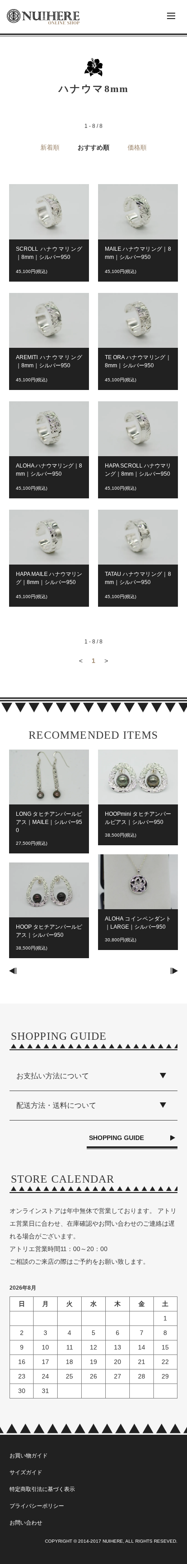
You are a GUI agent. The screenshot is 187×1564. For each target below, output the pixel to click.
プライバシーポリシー (37, 1506)
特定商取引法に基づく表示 (42, 1489)
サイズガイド (26, 1472)
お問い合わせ (26, 1522)
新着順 (49, 147)
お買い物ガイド (29, 1455)
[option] (49, 858)
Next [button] (174, 971)
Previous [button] (12, 971)
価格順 (137, 147)
